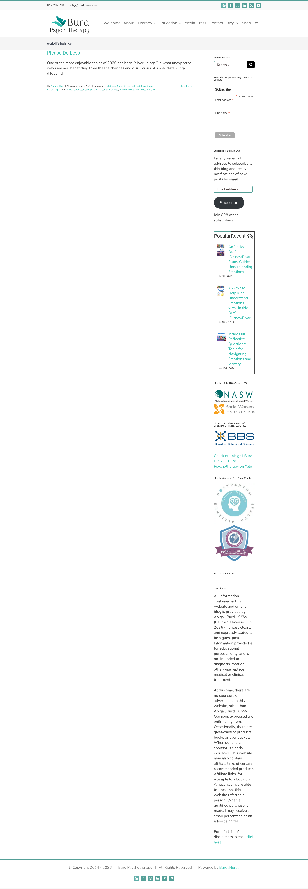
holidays (88, 89)
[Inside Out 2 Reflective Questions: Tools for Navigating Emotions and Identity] (221, 333)
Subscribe (229, 202)
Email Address (224, 100)
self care (98, 89)
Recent (238, 236)
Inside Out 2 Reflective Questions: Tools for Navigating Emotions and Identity (239, 348)
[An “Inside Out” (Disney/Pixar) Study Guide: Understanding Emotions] (221, 246)
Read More (187, 86)
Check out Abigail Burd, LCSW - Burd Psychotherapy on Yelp (233, 461)
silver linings (111, 89)
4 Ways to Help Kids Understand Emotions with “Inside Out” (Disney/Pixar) (240, 302)
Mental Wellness (143, 86)
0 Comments (148, 89)
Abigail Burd (57, 86)
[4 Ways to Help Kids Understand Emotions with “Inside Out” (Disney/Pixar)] (221, 287)
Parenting (52, 89)
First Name (222, 113)
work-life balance (129, 89)
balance (78, 89)
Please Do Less (63, 53)
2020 (69, 89)
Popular (222, 236)
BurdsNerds (229, 867)
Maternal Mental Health (120, 86)
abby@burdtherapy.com (84, 5)
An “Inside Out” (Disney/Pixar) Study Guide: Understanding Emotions (240, 259)
